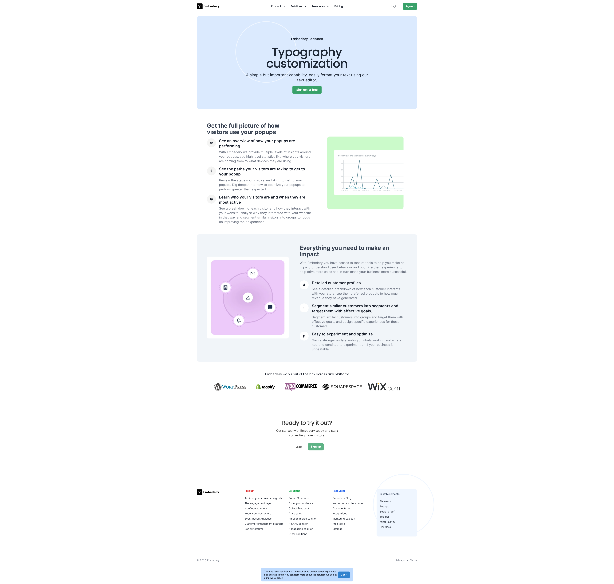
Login (394, 6)
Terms (413, 560)
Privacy (400, 560)
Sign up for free (307, 89)
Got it (344, 574)
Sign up (409, 6)
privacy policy (275, 577)
